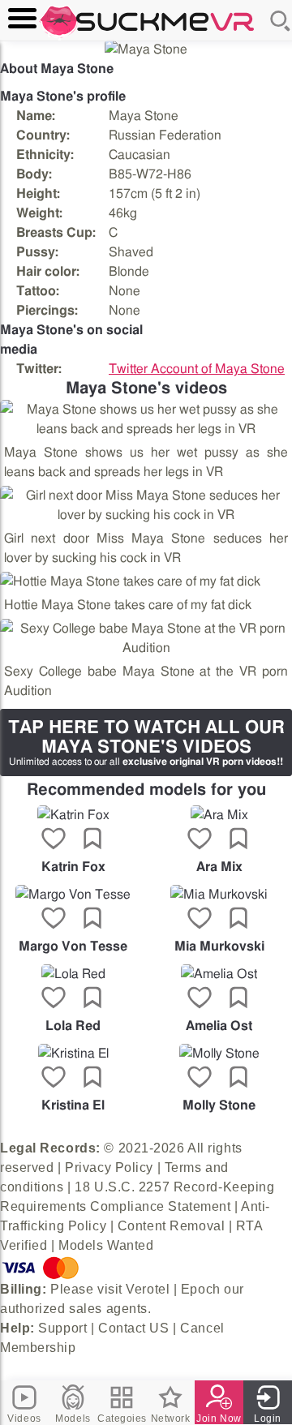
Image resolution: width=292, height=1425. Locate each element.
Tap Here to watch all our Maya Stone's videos (146, 742)
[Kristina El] (73, 1053)
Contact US (134, 1328)
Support (62, 1328)
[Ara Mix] (219, 815)
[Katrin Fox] (73, 815)
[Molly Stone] (219, 1053)
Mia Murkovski (219, 946)
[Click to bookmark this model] (92, 840)
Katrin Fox (73, 867)
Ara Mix (219, 867)
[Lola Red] (73, 974)
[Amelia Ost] (219, 974)
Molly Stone (219, 1105)
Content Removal (171, 1226)
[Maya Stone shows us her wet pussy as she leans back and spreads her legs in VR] (146, 419)
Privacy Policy (109, 1167)
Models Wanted (105, 1245)
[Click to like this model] (53, 840)
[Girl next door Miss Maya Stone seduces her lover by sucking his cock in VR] (146, 505)
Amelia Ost (219, 1025)
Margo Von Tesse (73, 946)
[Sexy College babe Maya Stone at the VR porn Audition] (146, 638)
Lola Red (73, 1025)
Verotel (148, 1289)
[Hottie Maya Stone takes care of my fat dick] (130, 581)
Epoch (201, 1289)
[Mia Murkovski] (219, 894)
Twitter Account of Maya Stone (197, 369)
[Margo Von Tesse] (73, 894)
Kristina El (73, 1105)
